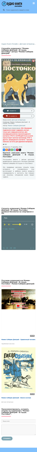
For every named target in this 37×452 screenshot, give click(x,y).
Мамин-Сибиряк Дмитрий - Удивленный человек (18, 339)
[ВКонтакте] (4, 150)
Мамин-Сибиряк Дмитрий (16, 125)
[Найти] (4, 10)
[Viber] (9, 150)
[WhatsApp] (12, 150)
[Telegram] (14, 150)
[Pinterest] (17, 150)
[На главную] (11, 3)
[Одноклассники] (7, 150)
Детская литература (18, 120)
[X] (20, 150)
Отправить (7, 438)
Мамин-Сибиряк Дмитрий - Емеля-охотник (16, 397)
